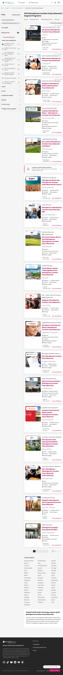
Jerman (26, 563)
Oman (39, 595)
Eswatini (53, 590)
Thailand (40, 602)
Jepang (53, 573)
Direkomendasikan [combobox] (55, 23)
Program (22, 2)
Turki (52, 602)
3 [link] (40, 551)
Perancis (26, 565)
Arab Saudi (41, 585)
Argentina (27, 580)
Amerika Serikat (28, 561)
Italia (39, 563)
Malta (25, 575)
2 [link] (37, 551)
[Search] (51, 2)
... (49, 551)
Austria (53, 585)
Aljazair (26, 585)
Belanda (53, 570)
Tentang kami (36, 644)
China (53, 575)
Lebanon (53, 578)
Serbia (53, 587)
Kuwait (40, 592)
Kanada (53, 563)
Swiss (25, 570)
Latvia (26, 583)
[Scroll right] (61, 19)
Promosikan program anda (39, 647)
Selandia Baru (42, 600)
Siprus (53, 600)
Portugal (53, 568)
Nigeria (26, 595)
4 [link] (43, 551)
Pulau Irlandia (42, 573)
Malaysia (40, 570)
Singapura (41, 583)
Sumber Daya (34, 2)
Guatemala (54, 580)
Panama (53, 595)
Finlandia (40, 587)
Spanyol (53, 561)
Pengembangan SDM (46, 19)
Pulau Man (54, 597)
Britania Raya (41, 561)
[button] (8, 20)
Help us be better (54, 670)
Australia (53, 565)
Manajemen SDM (34, 19)
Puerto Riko (41, 597)
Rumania (26, 600)
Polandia (26, 597)
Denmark (40, 580)
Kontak (34, 650)
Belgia (26, 573)
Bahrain (26, 587)
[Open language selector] (55, 2)
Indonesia (27, 592)
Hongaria (40, 578)
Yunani (40, 568)
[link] (34, 8)
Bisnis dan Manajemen (9, 37)
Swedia (26, 590)
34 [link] (52, 551)
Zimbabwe (27, 605)
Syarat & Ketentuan (41, 670)
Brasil (39, 575)
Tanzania (27, 602)
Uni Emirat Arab (42, 565)
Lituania (53, 592)
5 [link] (46, 551)
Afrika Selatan (28, 568)
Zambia (53, 583)
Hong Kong (27, 578)
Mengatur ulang (16, 14)
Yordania (40, 590)
